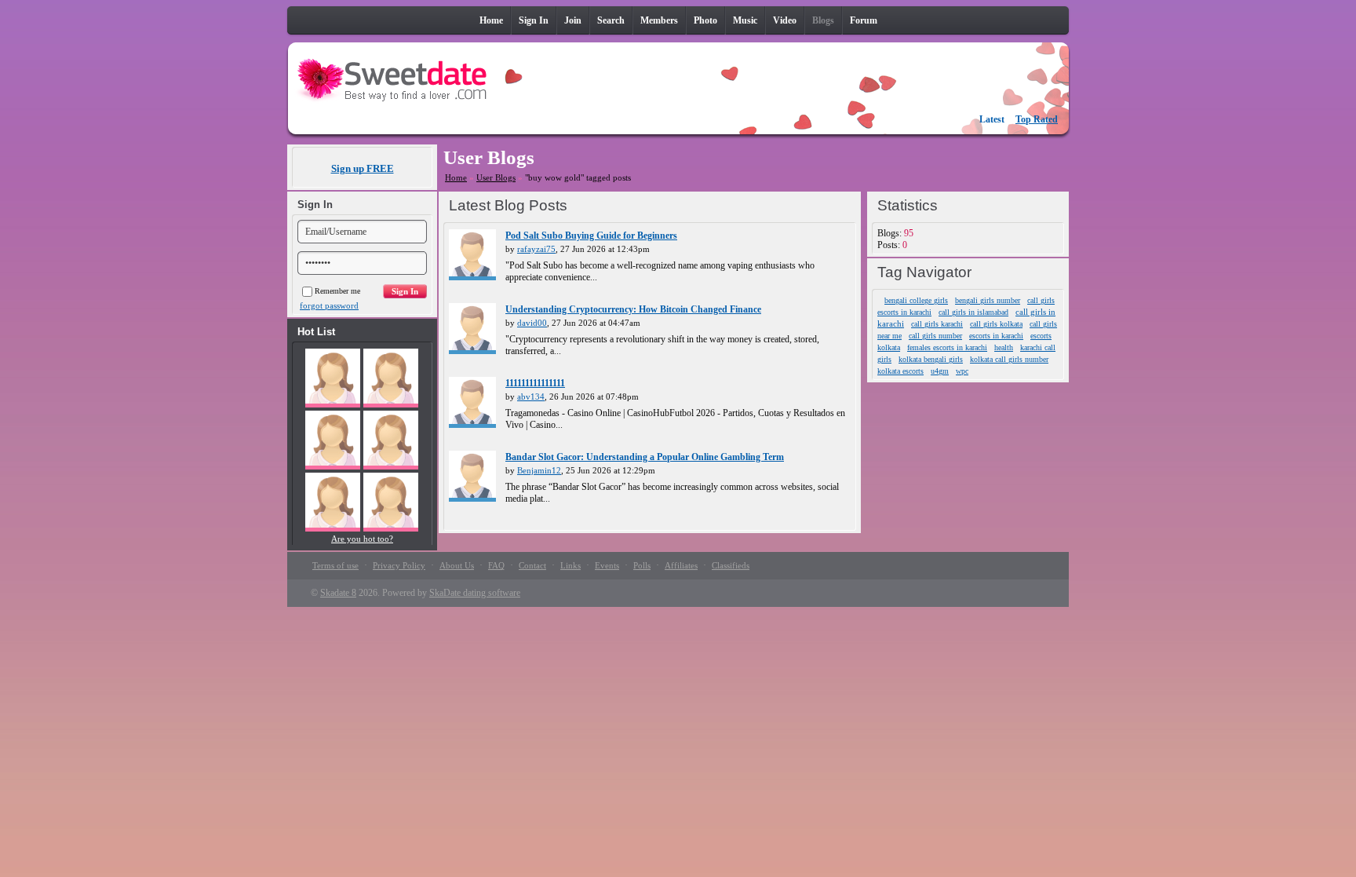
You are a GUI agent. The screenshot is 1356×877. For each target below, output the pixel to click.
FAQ (496, 565)
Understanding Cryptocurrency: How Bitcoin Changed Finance (633, 309)
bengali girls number (987, 300)
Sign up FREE (362, 168)
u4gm (940, 371)
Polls (642, 565)
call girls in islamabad (973, 312)
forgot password (329, 305)
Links (570, 565)
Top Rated (1036, 119)
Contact (532, 565)
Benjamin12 (539, 470)
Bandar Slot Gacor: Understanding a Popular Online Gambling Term (644, 456)
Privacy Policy (399, 565)
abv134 (531, 396)
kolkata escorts (900, 371)
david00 (532, 322)
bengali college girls (916, 300)
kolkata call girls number (1009, 359)
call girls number (935, 335)
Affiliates (681, 565)
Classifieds (730, 565)
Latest (991, 119)
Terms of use (335, 565)
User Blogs (496, 177)
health (1003, 347)
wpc (962, 371)
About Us (456, 565)
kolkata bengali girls (931, 359)
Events (607, 565)
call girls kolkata (996, 324)
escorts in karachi (996, 335)
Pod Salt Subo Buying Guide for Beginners (591, 235)
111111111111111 (535, 383)
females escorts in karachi (947, 347)
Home (456, 177)
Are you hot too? (362, 538)
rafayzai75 (536, 249)
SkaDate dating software (474, 592)
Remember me (337, 291)
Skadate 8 (338, 592)
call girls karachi (937, 324)
